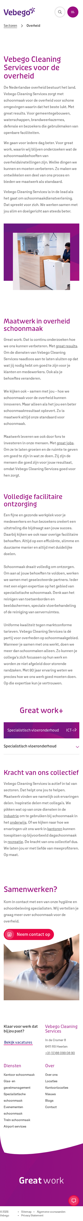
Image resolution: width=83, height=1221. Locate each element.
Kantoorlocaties (56, 1087)
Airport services (15, 1126)
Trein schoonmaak (17, 1120)
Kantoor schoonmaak (19, 1074)
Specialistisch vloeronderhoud (33, 730)
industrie (11, 816)
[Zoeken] (60, 12)
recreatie (15, 842)
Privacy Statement (32, 1215)
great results (66, 346)
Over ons (51, 1074)
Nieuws (50, 1094)
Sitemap (26, 1211)
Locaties (51, 1081)
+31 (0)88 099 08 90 (60, 1053)
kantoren (54, 829)
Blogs (49, 1100)
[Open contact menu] (73, 1200)
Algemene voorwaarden (51, 1211)
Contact (51, 1107)
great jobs (65, 443)
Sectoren (10, 26)
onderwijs (18, 822)
